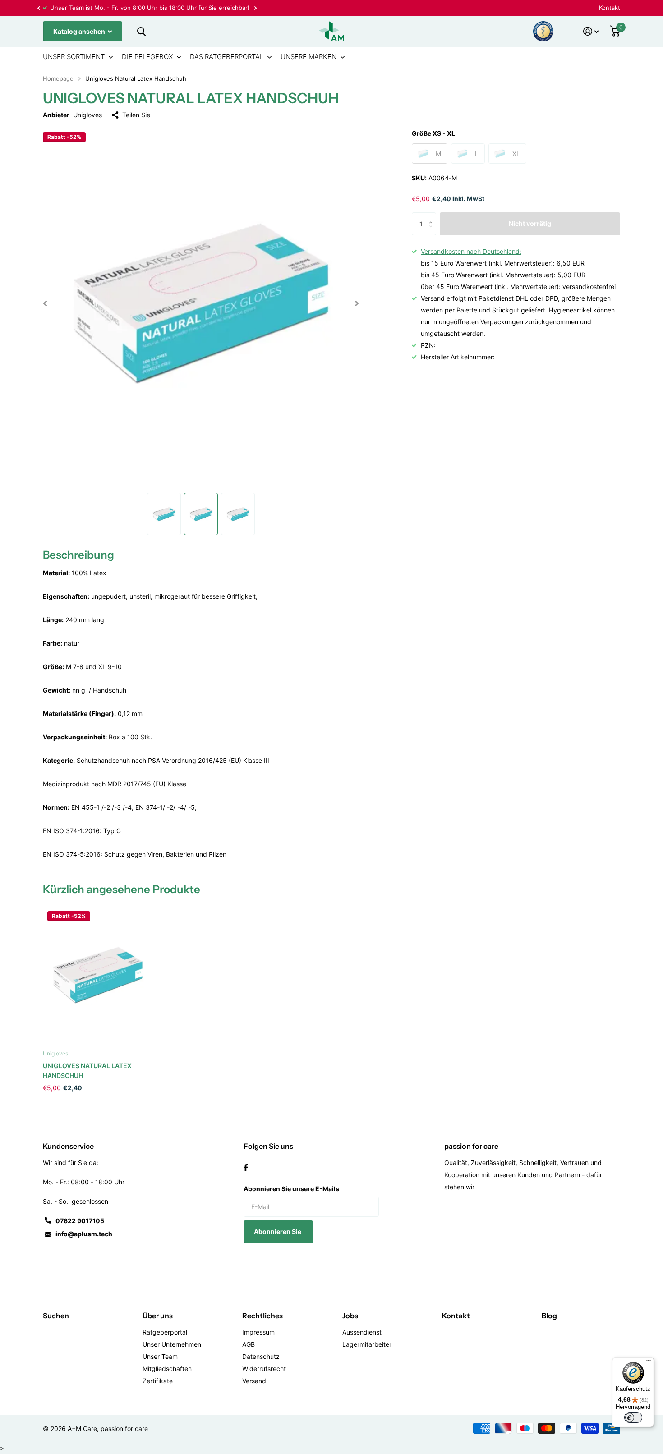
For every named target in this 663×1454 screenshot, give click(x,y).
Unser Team (160, 1356)
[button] (38, 8)
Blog (549, 1315)
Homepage (58, 78)
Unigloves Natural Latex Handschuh (87, 1070)
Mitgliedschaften (167, 1368)
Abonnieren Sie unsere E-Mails (291, 1189)
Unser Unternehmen (172, 1344)
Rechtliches (262, 1315)
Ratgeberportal (165, 1332)
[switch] (633, 1417)
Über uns (158, 1315)
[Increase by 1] (433, 216)
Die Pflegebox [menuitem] (147, 57)
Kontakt (609, 7)
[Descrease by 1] (433, 232)
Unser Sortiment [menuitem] (74, 57)
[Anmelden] (591, 31)
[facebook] (246, 1168)
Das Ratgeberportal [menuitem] (226, 57)
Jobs (350, 1315)
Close (141, 31)
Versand (254, 1381)
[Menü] (648, 1362)
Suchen (56, 1315)
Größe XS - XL (433, 133)
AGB (248, 1344)
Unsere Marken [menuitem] (308, 57)
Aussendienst (362, 1332)
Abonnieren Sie (278, 1231)
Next (255, 8)
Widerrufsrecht (264, 1368)
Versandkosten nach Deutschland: (471, 251)
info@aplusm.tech (83, 1234)
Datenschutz (261, 1356)
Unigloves (87, 115)
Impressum (258, 1332)
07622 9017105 (79, 1221)
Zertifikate (158, 1381)
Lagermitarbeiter (366, 1344)
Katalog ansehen (79, 31)
